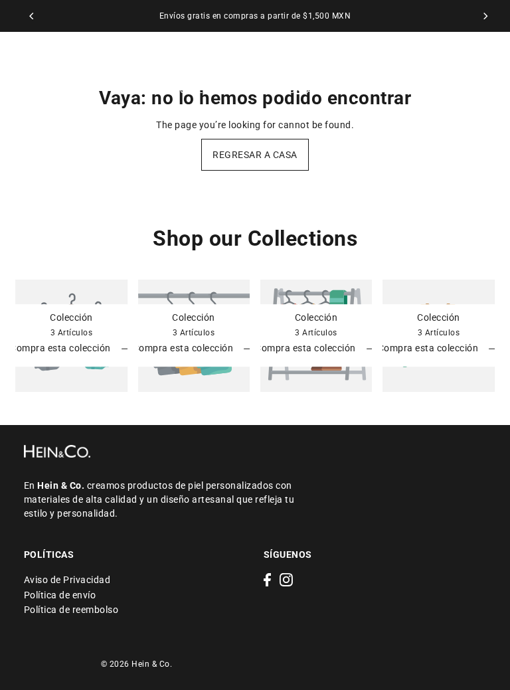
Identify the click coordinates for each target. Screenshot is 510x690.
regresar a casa (255, 154)
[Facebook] (267, 579)
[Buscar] (440, 74)
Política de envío (60, 595)
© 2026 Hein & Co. (137, 664)
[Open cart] (483, 74)
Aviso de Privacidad (67, 579)
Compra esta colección (61, 348)
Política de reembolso (71, 609)
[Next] (485, 16)
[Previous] (32, 16)
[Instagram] (286, 579)
